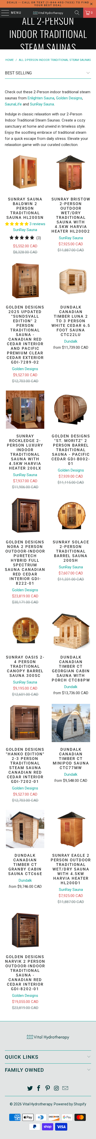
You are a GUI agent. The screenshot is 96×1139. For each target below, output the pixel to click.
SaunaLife (13, 104)
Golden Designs (69, 98)
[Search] (77, 13)
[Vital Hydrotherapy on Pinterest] (48, 1088)
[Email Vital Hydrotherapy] (65, 1088)
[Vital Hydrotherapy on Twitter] (30, 1088)
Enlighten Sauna (41, 98)
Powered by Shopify (70, 1104)
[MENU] (2, 13)
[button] (16, 224)
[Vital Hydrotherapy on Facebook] (39, 1088)
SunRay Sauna (42, 104)
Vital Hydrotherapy (37, 1104)
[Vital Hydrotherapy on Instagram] (56, 1088)
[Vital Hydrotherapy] (48, 13)
